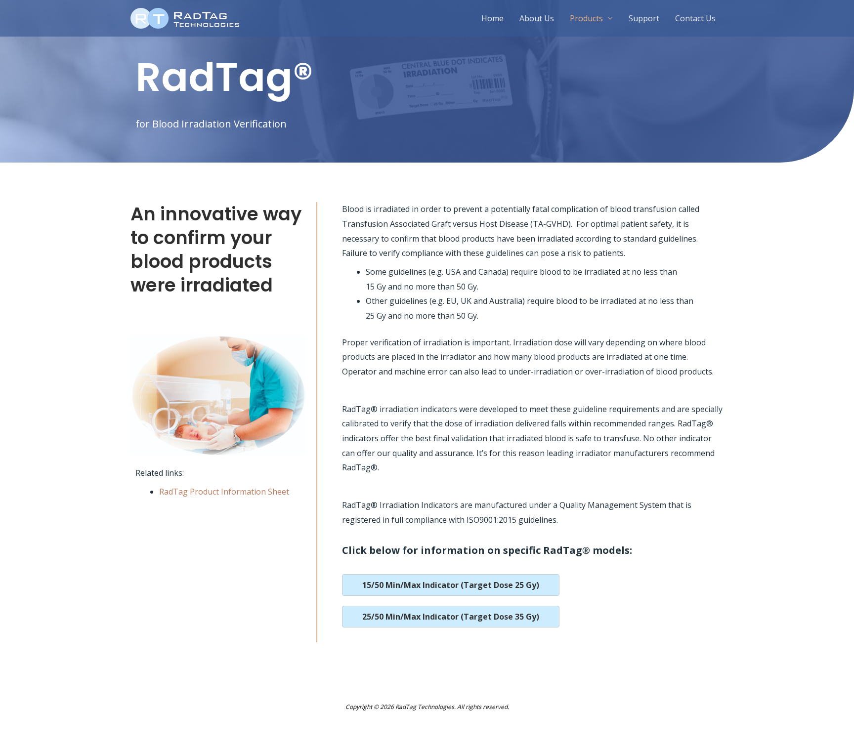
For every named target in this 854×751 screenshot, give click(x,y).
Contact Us (695, 18)
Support (644, 18)
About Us (536, 18)
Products (586, 18)
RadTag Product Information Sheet (224, 491)
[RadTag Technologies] (184, 17)
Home (492, 18)
